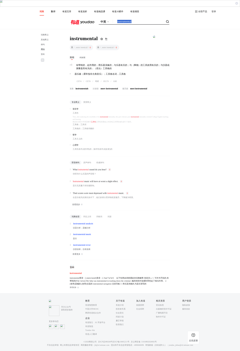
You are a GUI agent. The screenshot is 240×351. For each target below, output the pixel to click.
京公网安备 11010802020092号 (144, 342)
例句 (43, 44)
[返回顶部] (42, 60)
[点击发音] (90, 47)
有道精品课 (99, 11)
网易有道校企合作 (93, 313)
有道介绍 (120, 305)
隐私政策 (186, 305)
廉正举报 (120, 321)
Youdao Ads (90, 330)
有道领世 (134, 11)
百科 (43, 54)
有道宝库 (66, 11)
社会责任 (120, 313)
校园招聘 (140, 305)
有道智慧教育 (91, 305)
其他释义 (45, 40)
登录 (214, 11)
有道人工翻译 (91, 334)
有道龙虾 (82, 11)
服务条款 (186, 309)
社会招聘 (140, 309)
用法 (43, 49)
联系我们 (120, 324)
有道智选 (89, 326)
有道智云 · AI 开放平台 (95, 322)
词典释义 (45, 35)
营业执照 (160, 305)
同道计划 (120, 317)
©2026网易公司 (90, 342)
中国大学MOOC (92, 309)
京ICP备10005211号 (121, 342)
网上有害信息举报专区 (69, 345)
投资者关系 (121, 309)
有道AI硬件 (117, 11)
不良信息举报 (53, 345)
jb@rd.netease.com (101, 345)
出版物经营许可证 (164, 309)
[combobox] (106, 21)
